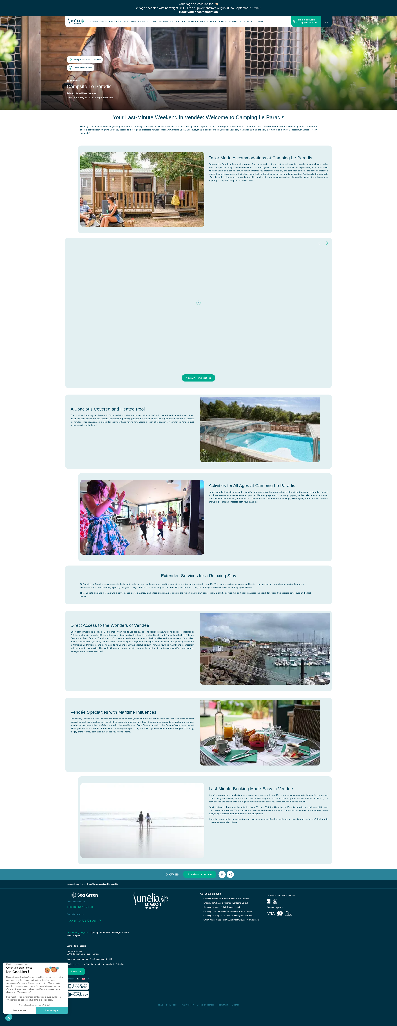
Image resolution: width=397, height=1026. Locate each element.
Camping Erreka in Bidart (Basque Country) (222, 907)
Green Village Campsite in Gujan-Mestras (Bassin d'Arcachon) (231, 920)
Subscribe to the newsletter (199, 874)
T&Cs (160, 1005)
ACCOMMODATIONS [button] (135, 21)
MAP (260, 21)
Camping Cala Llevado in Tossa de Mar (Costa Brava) (227, 911)
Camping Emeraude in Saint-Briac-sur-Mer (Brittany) (226, 899)
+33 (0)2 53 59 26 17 (84, 921)
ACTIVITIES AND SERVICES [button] (103, 21)
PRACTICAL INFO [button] (228, 21)
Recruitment (223, 1005)
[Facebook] (222, 874)
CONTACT (249, 21)
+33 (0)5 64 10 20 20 (307, 23)
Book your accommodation (198, 11)
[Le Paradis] (76, 21)
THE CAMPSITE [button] (161, 21)
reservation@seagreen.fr (78, 933)
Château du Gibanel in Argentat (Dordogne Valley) (225, 903)
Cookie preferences (205, 1005)
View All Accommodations (198, 378)
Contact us (76, 971)
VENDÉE (180, 21)
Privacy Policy (187, 1005)
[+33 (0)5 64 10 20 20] (295, 21)
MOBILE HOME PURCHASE (202, 21)
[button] (326, 21)
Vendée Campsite (75, 884)
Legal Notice (171, 1005)
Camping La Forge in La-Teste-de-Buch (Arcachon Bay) (228, 916)
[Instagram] (230, 874)
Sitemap (235, 1005)
